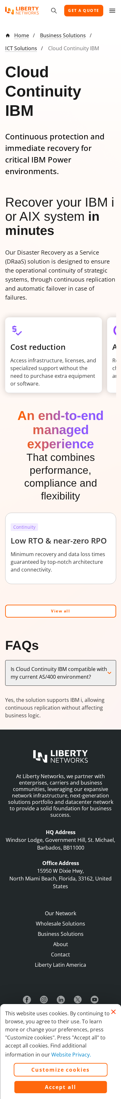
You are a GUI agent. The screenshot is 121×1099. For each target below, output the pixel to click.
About (60, 944)
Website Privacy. (71, 1054)
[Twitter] (78, 999)
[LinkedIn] (61, 1000)
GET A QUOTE (83, 10)
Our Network (60, 913)
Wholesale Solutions (60, 923)
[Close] (113, 1012)
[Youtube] (94, 999)
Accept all (60, 1087)
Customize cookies (60, 1069)
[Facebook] (27, 1000)
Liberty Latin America (60, 964)
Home (21, 35)
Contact (60, 954)
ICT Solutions (21, 48)
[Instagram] (44, 999)
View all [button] (60, 611)
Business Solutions (63, 35)
